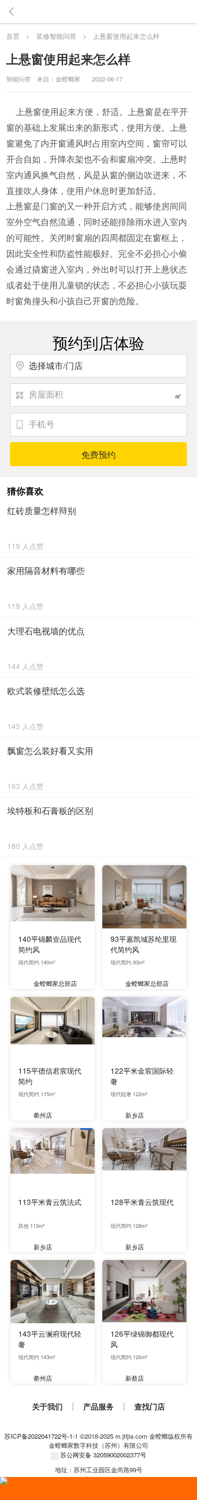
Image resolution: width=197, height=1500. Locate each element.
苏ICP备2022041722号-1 (38, 1436)
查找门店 (149, 1406)
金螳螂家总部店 (55, 983)
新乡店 (134, 1115)
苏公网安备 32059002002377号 (102, 1454)
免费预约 (98, 454)
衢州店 (43, 1115)
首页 (13, 36)
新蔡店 (134, 1378)
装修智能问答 (56, 36)
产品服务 (98, 1406)
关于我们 (47, 1406)
